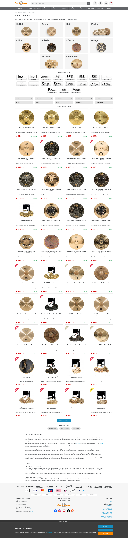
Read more (73, 19)
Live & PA (92, 494)
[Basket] (106, 3)
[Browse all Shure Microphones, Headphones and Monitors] (31, 487)
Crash (44, 24)
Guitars (35, 494)
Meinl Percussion (65, 428)
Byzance (78, 443)
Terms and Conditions (107, 509)
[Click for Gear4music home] (21, 3)
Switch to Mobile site (108, 517)
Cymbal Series (59, 98)
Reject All (106, 526)
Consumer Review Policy (107, 513)
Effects (70, 40)
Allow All (105, 533)
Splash (45, 40)
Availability (78, 102)
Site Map (110, 514)
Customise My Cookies (105, 530)
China (19, 40)
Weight (17, 102)
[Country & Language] (111, 3)
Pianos (58, 494)
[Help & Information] (95, 3)
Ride (68, 24)
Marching (46, 56)
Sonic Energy (76, 428)
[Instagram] (59, 512)
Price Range (39, 98)
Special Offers (99, 102)
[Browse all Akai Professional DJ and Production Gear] (40, 487)
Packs (94, 24)
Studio (81, 494)
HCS (78, 445)
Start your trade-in (108, 508)
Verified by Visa (100, 490)
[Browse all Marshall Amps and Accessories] (80, 487)
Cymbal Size (99, 98)
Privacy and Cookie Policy (107, 512)
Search (88, 3)
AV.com (31, 511)
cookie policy (50, 532)
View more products (63, 420)
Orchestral (72, 56)
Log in (111, 501)
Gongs (94, 40)
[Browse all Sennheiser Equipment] (21, 487)
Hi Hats (20, 24)
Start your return (109, 506)
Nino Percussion (53, 428)
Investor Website (28, 508)
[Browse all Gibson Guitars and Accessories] (70, 487)
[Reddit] (72, 512)
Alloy (37, 102)
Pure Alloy (96, 445)
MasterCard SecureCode (92, 490)
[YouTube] (64, 512)
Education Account (108, 499)
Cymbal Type (79, 98)
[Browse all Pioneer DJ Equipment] (60, 487)
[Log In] (101, 3)
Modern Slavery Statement (106, 516)
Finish (57, 102)
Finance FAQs (109, 510)
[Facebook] (55, 512)
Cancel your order (108, 505)
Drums (47, 494)
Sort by (18, 98)
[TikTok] (68, 512)
